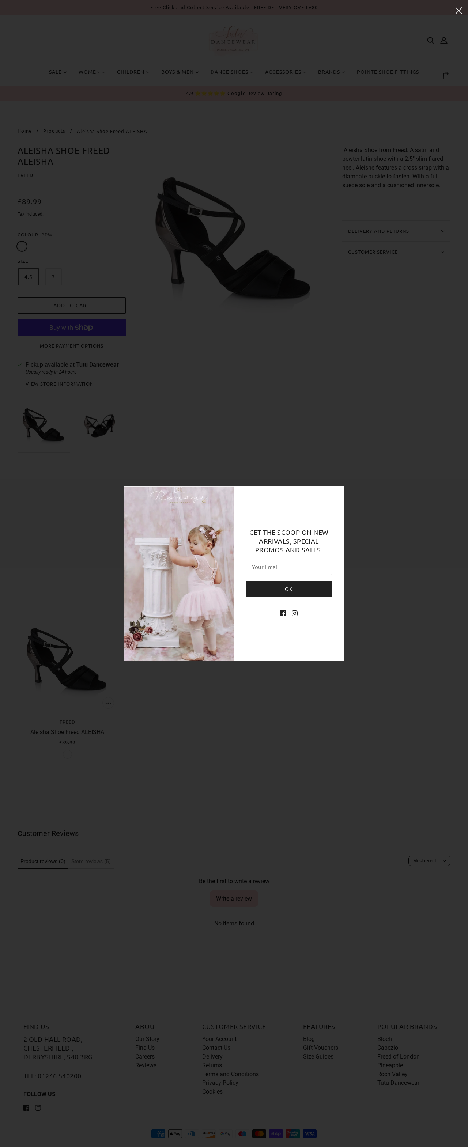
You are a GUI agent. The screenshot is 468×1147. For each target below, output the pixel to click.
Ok (289, 589)
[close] (459, 10)
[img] (283, 613)
